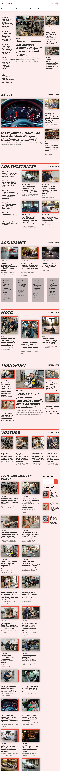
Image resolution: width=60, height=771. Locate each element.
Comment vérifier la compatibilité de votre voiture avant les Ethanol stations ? (52, 63)
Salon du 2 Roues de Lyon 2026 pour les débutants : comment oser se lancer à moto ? (29, 345)
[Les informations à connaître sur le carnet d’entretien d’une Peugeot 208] (30, 176)
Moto (7, 312)
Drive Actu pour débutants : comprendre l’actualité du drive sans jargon (7, 50)
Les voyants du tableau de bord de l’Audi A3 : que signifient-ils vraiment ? (20, 136)
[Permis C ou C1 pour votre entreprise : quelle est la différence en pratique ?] (30, 379)
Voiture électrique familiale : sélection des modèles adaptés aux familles (30, 718)
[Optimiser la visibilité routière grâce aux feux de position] (50, 253)
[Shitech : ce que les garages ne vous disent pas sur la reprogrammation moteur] (53, 443)
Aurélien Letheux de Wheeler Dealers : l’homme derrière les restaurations (30, 748)
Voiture (4, 57)
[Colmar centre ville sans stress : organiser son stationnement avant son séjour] (7, 405)
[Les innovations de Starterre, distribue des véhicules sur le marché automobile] (46, 519)
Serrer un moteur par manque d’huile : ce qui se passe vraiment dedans (29, 47)
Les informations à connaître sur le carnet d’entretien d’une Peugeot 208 (29, 189)
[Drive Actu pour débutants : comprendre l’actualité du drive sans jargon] (52, 374)
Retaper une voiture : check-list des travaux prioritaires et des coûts (54, 495)
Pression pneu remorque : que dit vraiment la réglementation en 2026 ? (8, 659)
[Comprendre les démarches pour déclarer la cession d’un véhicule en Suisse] (50, 176)
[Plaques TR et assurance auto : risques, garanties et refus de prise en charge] (9, 253)
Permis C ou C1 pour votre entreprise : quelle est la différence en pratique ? (7, 37)
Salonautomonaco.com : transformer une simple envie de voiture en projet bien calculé (38, 457)
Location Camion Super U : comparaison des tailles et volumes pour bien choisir (52, 409)
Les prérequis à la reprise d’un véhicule (10, 215)
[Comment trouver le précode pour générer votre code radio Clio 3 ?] (31, 676)
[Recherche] (53, 3)
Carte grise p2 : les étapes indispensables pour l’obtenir (50, 218)
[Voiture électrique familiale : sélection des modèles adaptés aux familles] (31, 705)
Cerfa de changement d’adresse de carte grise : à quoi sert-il (10, 174)
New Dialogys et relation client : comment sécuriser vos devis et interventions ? (29, 220)
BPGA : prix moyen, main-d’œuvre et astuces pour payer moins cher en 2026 (8, 689)
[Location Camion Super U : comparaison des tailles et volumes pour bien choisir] (52, 398)
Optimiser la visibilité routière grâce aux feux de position (50, 265)
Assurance (13, 242)
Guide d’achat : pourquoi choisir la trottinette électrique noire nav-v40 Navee (50, 341)
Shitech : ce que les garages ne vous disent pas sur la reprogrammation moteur (53, 457)
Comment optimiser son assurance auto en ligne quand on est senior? (6, 287)
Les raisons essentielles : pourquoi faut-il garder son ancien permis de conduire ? (52, 117)
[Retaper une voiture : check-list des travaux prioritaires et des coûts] (46, 494)
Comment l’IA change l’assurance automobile (22, 285)
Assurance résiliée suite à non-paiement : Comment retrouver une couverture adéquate (10, 195)
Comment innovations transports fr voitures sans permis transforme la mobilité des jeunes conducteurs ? (30, 503)
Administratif (18, 166)
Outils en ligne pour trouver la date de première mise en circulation (9, 206)
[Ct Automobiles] (11, 3)
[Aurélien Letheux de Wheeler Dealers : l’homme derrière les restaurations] (31, 736)
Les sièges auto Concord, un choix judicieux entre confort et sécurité (53, 287)
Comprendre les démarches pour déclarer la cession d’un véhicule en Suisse (49, 190)
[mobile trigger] (3, 3)
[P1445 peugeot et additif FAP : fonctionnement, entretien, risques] (31, 645)
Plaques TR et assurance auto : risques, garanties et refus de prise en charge (9, 266)
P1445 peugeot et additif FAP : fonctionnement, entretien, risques (29, 658)
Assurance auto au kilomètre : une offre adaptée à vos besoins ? (37, 287)
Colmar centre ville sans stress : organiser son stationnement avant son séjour (7, 23)
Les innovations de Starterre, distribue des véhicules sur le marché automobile (54, 520)
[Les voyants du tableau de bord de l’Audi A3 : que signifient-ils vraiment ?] (22, 113)
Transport (5, 17)
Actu (6, 94)
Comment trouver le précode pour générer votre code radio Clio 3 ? (30, 689)
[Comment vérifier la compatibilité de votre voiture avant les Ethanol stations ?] (52, 51)
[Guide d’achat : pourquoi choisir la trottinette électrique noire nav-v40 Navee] (50, 325)
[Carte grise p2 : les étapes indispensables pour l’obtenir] (50, 207)
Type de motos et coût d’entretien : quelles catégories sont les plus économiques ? (8, 342)
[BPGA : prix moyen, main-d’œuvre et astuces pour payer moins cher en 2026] (10, 676)
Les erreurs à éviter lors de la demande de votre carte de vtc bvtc (10, 184)
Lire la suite (53, 95)
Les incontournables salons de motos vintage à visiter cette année (51, 147)
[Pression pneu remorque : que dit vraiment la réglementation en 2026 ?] (10, 645)
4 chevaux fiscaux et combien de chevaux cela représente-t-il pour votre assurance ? (29, 266)
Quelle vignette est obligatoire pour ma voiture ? (9, 223)
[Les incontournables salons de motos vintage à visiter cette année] (52, 134)
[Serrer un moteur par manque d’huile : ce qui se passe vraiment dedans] (30, 26)
